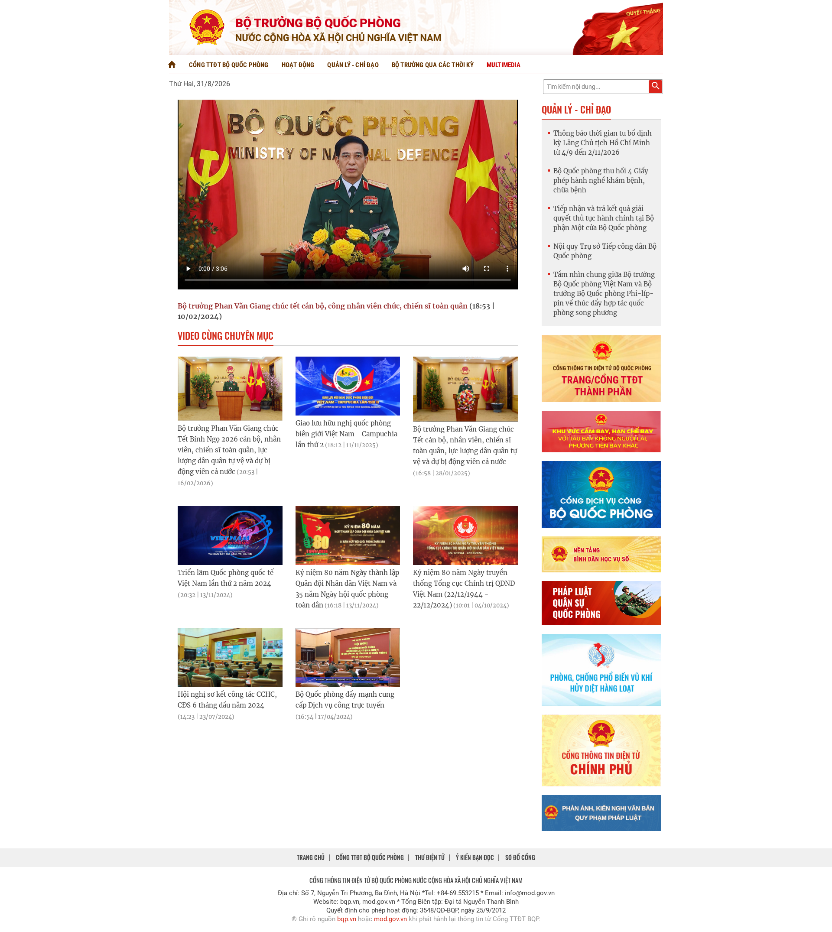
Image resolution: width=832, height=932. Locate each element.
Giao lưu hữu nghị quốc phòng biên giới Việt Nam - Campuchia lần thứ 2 (346, 434)
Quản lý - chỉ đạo (352, 65)
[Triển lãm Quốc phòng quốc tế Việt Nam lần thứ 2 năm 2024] (230, 535)
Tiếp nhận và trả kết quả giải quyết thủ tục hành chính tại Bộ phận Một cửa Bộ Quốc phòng (603, 218)
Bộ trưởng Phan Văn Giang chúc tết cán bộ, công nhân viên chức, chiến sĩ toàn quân (323, 306)
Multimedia (503, 65)
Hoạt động (298, 65)
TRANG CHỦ (311, 857)
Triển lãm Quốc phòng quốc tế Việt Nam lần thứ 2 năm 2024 (225, 583)
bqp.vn (346, 919)
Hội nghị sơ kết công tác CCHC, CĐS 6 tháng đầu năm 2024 (227, 705)
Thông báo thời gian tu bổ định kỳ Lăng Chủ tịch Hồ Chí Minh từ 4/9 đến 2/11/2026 (602, 142)
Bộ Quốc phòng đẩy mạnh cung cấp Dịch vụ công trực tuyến (345, 705)
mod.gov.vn (390, 919)
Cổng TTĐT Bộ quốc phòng (229, 65)
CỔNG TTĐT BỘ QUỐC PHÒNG (370, 857)
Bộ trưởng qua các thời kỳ (433, 65)
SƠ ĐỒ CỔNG (520, 857)
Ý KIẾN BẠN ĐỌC (475, 857)
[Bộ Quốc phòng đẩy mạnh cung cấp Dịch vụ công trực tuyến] (348, 657)
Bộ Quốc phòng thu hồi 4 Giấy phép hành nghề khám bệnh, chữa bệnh (600, 180)
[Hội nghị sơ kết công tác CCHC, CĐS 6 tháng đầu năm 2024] (230, 657)
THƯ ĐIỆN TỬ (430, 857)
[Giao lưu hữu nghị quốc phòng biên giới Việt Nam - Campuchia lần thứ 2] (348, 386)
